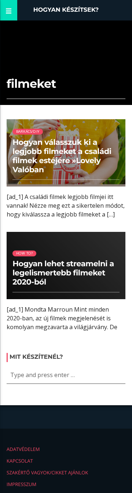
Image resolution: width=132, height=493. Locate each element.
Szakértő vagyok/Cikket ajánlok (47, 472)
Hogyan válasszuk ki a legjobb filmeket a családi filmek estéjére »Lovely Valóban (61, 156)
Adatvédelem (23, 449)
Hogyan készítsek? (66, 10)
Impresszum (21, 484)
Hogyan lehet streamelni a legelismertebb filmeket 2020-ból (63, 273)
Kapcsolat (20, 461)
